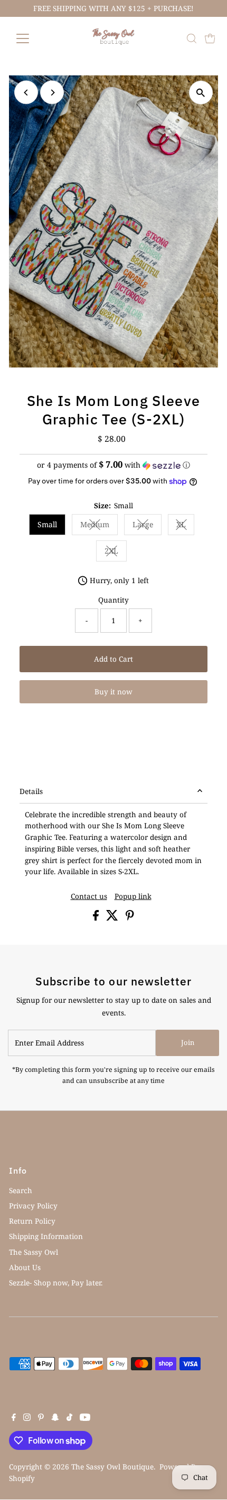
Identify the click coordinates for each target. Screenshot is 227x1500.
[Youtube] (85, 1418)
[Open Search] (191, 38)
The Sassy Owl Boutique (112, 1467)
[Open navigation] (34, 38)
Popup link (133, 896)
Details (31, 791)
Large (147, 526)
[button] (113, 465)
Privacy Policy (33, 1206)
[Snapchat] (55, 1418)
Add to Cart (113, 659)
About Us (25, 1267)
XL (185, 526)
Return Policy (32, 1221)
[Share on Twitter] (113, 918)
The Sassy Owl (33, 1252)
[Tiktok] (69, 1418)
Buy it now (113, 691)
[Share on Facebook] (97, 918)
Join (187, 1042)
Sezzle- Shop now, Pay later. (55, 1283)
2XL (116, 552)
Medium (99, 526)
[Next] (52, 92)
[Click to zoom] (201, 92)
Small (47, 524)
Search (20, 1190)
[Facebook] (13, 1418)
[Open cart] (210, 38)
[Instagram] (27, 1418)
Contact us (89, 896)
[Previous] (26, 92)
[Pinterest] (40, 1418)
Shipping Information (46, 1236)
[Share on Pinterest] (130, 918)
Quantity (113, 600)
